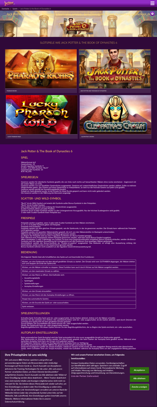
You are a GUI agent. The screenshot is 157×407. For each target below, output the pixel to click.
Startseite (5, 9)
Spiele (15, 9)
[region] (78, 378)
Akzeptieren (139, 370)
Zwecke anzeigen (139, 387)
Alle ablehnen (139, 379)
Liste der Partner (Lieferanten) (85, 376)
